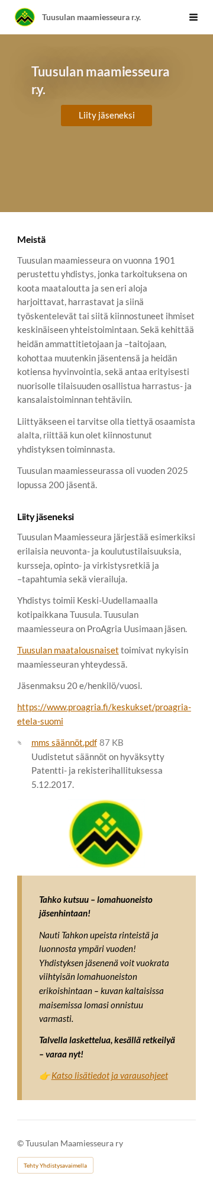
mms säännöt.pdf (64, 742)
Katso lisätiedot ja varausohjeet (109, 1075)
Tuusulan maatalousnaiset (68, 650)
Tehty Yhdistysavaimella (55, 1165)
